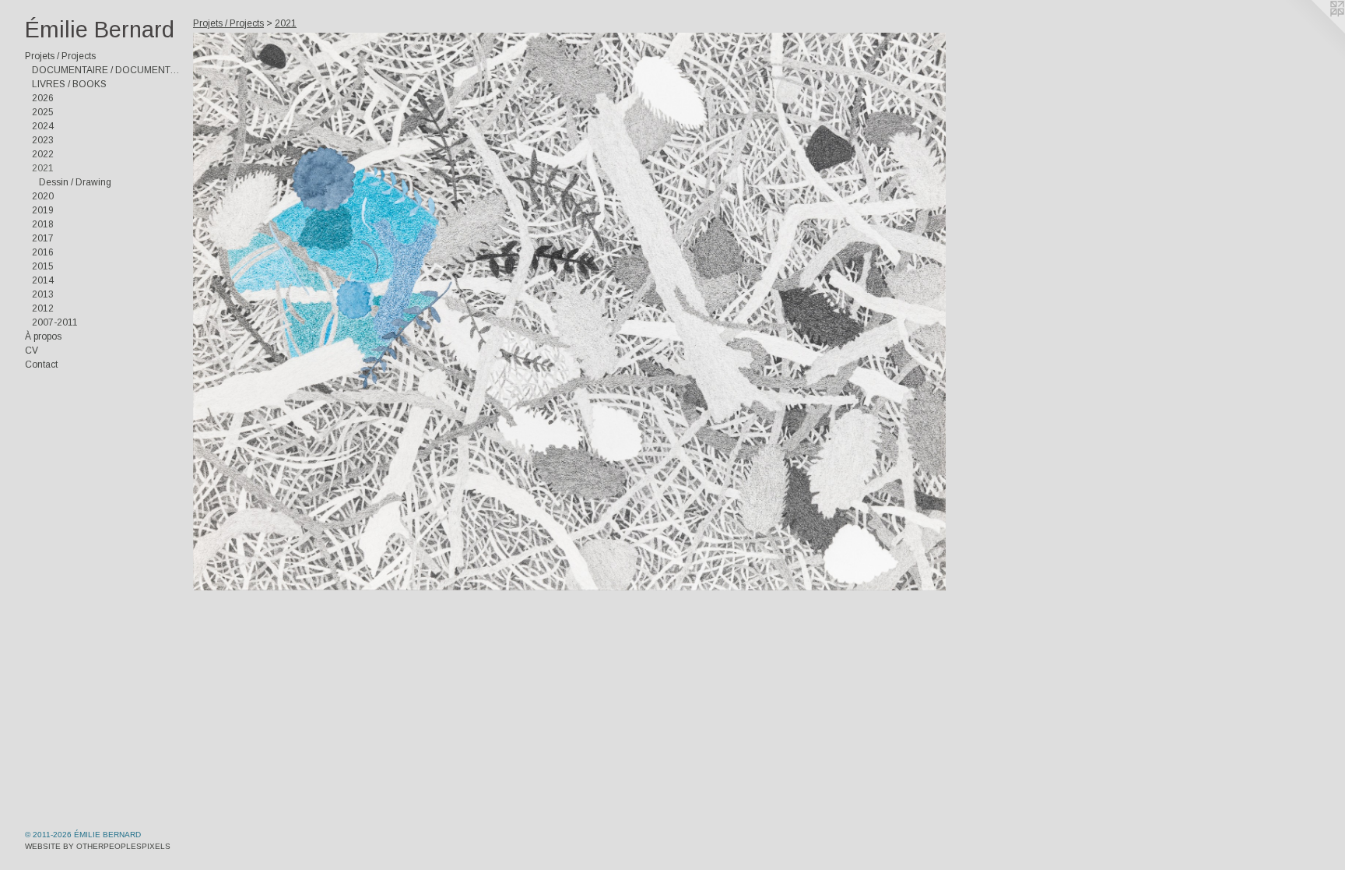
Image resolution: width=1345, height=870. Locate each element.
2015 (43, 266)
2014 (43, 280)
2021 (43, 168)
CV (31, 350)
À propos (43, 336)
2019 (43, 210)
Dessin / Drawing (75, 182)
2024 (43, 126)
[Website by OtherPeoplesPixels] (1314, 31)
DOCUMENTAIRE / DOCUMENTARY (106, 70)
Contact (41, 364)
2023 (43, 140)
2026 (43, 98)
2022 (43, 154)
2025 (43, 112)
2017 (43, 238)
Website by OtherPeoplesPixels (97, 846)
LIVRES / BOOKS (69, 84)
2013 (43, 294)
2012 (43, 308)
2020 (43, 196)
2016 (43, 252)
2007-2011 (55, 322)
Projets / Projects (60, 56)
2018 (43, 224)
